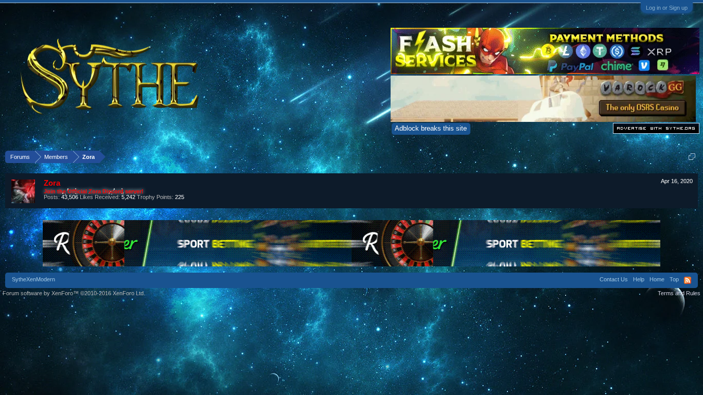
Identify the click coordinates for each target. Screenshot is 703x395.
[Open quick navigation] (692, 156)
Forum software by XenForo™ (74, 293)
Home (656, 279)
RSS (687, 280)
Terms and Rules (679, 293)
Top (674, 279)
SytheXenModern (33, 279)
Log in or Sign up (667, 8)
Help (638, 279)
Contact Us (614, 279)
